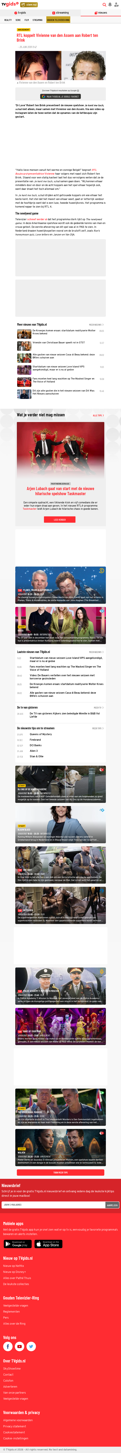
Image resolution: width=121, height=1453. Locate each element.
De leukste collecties (16, 1284)
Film (27, 19)
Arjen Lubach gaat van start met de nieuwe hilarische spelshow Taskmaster (60, 491)
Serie (18, 19)
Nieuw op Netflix (13, 1266)
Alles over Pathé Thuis (17, 1278)
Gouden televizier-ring (58, 19)
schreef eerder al (37, 219)
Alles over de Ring (14, 1324)
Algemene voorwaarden (18, 1420)
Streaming (37, 19)
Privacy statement (14, 1426)
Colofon (8, 1381)
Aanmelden (112, 1205)
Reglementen (11, 1312)
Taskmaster (30, 509)
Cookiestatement (14, 1432)
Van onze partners (14, 1393)
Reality (8, 19)
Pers (6, 1318)
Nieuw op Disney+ (14, 1272)
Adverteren (10, 1387)
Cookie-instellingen (15, 1438)
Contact (8, 1375)
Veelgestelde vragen (15, 1306)
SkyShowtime (12, 1369)
